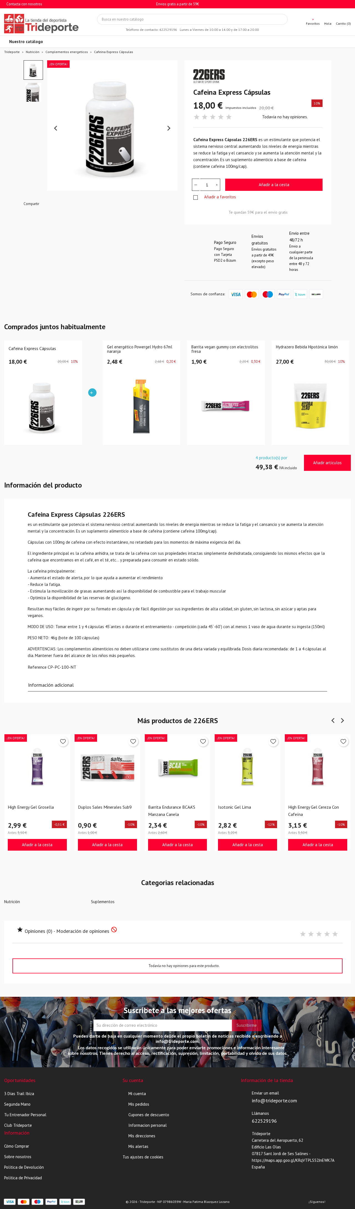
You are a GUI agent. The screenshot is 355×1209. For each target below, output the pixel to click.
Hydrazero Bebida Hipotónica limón (307, 347)
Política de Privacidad (23, 1177)
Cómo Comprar (16, 1146)
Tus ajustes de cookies (143, 1157)
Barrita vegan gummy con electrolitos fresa (224, 349)
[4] (220, 117)
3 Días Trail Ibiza (19, 1093)
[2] (204, 117)
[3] (212, 117)
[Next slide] (168, 128)
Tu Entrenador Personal (25, 1114)
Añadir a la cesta (274, 184)
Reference (37, 667)
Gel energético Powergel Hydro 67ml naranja (139, 349)
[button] (33, 70)
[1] (196, 117)
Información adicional (51, 685)
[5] (228, 117)
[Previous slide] (56, 128)
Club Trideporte (18, 1125)
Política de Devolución (24, 1167)
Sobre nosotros (17, 1156)
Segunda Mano (17, 1104)
